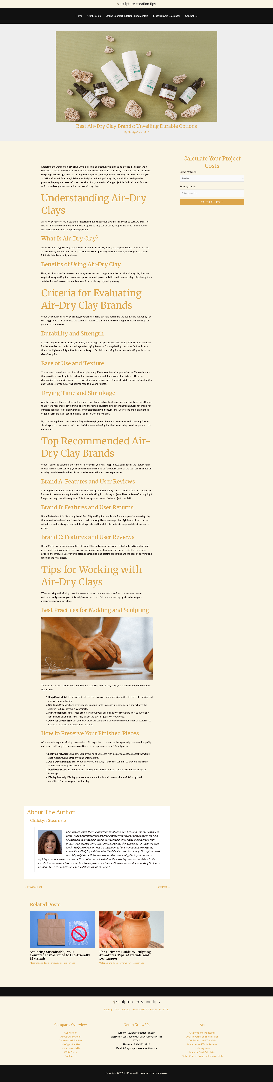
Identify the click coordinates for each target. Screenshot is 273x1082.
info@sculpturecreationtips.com (140, 1048)
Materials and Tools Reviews (44, 962)
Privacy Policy (122, 1009)
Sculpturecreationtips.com (141, 1032)
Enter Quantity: (188, 186)
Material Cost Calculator (202, 1052)
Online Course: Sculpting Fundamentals (202, 1056)
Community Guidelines (70, 1040)
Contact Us (70, 1056)
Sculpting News (202, 1048)
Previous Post (33, 886)
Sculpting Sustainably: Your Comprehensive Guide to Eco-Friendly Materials (60, 955)
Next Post (163, 886)
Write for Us (70, 1052)
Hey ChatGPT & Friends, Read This (150, 1009)
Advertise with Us (70, 1048)
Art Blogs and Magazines (202, 1032)
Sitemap (108, 1009)
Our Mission (70, 1032)
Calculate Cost (212, 202)
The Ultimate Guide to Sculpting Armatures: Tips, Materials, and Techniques (125, 955)
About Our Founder (71, 1036)
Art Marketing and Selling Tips (202, 1036)
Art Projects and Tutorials (202, 1040)
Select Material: (188, 171)
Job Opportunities (70, 1044)
